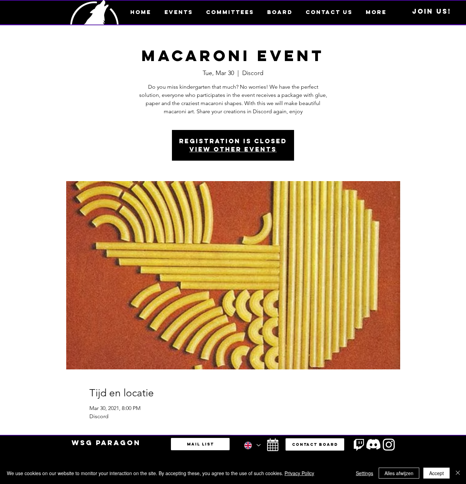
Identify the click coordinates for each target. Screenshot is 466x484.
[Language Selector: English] (252, 445)
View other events (233, 149)
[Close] (458, 473)
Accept (436, 473)
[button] (376, 11)
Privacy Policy (299, 473)
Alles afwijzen (398, 473)
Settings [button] (364, 473)
